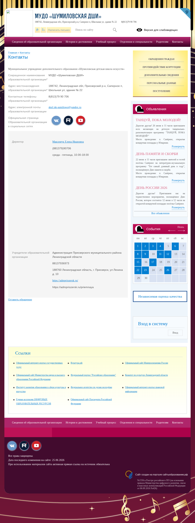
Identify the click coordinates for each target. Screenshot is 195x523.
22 (138, 270)
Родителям (162, 41)
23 (145, 270)
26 (167, 270)
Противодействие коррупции (162, 67)
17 (152, 262)
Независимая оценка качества (160, 296)
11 (160, 254)
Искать (114, 30)
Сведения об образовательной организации (37, 41)
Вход (175, 332)
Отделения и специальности (136, 41)
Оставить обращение (20, 299)
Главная (13, 52)
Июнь (180, 227)
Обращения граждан (161, 59)
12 (167, 254)
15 (138, 262)
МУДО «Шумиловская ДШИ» (68, 17)
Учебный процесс (106, 41)
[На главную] (37, 30)
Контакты (25, 52)
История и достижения (79, 41)
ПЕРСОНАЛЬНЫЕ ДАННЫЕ (161, 83)
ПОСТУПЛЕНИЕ (161, 91)
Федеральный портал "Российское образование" (93, 375)
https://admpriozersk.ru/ (65, 280)
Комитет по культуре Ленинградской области (146, 375)
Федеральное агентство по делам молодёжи (91, 387)
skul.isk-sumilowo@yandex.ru (65, 107)
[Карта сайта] (43, 30)
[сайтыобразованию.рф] (185, 13)
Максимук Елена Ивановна (68, 141)
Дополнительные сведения (161, 75)
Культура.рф (76, 363)
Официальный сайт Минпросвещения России (146, 363)
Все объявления (160, 213)
